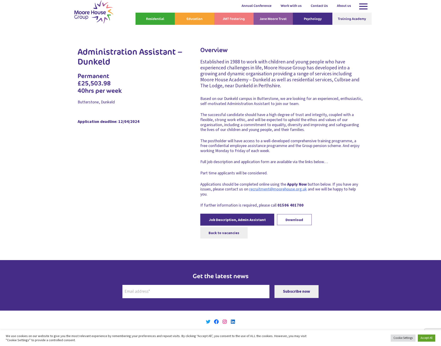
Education (195, 19)
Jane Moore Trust (273, 19)
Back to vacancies (224, 232)
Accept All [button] (427, 338)
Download (294, 219)
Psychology (313, 19)
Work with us (291, 5)
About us (344, 5)
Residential (155, 19)
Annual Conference (256, 5)
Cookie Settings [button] (403, 338)
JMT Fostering (234, 19)
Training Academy (352, 19)
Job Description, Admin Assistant (237, 219)
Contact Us (319, 5)
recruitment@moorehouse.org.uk (278, 189)
